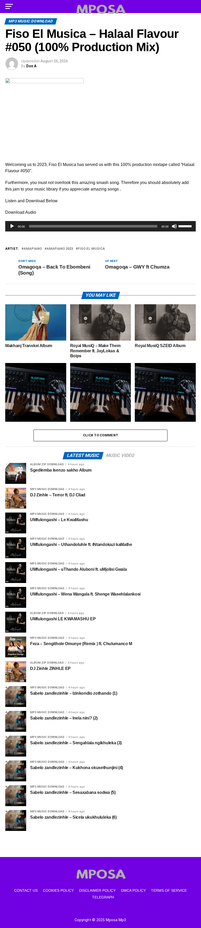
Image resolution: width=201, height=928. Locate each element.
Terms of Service (169, 890)
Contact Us (26, 890)
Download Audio (20, 212)
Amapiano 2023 (60, 249)
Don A (31, 66)
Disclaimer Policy (97, 890)
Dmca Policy (133, 890)
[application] (100, 226)
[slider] (185, 225)
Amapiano (33, 249)
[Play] (12, 226)
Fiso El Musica (91, 249)
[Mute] (174, 226)
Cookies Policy (58, 890)
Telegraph (103, 897)
